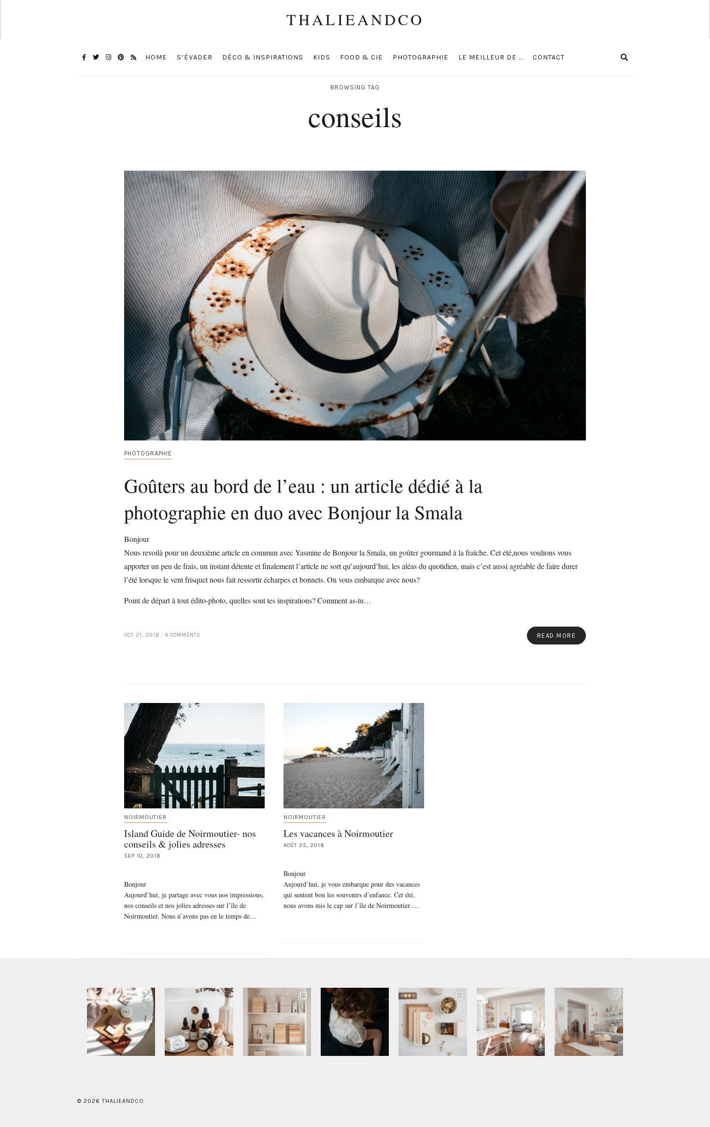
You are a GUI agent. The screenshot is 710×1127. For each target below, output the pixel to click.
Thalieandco (355, 19)
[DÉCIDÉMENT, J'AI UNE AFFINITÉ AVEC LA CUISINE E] (277, 1022)
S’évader (195, 57)
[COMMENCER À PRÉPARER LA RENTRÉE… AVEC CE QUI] (432, 1022)
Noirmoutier (145, 817)
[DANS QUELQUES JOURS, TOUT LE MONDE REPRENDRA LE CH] (199, 1022)
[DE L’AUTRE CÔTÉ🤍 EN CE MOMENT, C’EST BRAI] (511, 1022)
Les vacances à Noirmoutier (338, 833)
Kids (321, 57)
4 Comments (182, 635)
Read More (556, 635)
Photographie (421, 57)
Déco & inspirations (262, 57)
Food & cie (361, 57)
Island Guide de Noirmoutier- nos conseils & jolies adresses (190, 838)
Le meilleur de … (490, 57)
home (156, 57)
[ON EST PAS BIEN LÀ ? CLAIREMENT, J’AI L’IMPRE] (588, 1022)
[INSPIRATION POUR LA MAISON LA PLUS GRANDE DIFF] (121, 1022)
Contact (549, 57)
